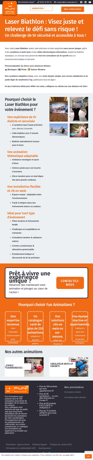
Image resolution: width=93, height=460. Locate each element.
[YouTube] (90, 2)
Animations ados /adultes (75, 397)
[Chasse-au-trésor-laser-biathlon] (79, 130)
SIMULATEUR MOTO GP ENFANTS (61, 365)
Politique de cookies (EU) (61, 444)
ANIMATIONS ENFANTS (13, 361)
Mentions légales (39, 444)
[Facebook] (81, 2)
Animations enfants (72, 392)
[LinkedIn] (85, 2)
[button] (50, 8)
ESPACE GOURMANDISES (14, 366)
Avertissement (45, 448)
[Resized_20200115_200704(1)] (79, 109)
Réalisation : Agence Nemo (18, 444)
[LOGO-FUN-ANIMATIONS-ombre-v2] (10, 8)
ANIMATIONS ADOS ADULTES (57, 359)
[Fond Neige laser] (58, 130)
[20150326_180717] (58, 109)
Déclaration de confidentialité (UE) (21, 448)
